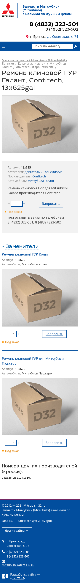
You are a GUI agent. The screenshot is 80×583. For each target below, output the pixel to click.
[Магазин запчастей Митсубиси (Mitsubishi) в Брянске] (8, 10)
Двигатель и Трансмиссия (43, 172)
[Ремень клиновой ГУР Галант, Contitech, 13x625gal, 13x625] (40, 124)
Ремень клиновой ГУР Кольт (25, 254)
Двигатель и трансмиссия (35, 67)
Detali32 (7, 521)
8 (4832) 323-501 (20, 222)
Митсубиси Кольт (34, 264)
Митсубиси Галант (41, 181)
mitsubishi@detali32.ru (18, 565)
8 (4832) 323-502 (48, 222)
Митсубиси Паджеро (37, 373)
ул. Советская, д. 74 (62, 36)
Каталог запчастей (31, 64)
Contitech (39, 176)
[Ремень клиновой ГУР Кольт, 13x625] (40, 298)
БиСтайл (18, 578)
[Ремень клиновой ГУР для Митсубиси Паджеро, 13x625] (40, 407)
